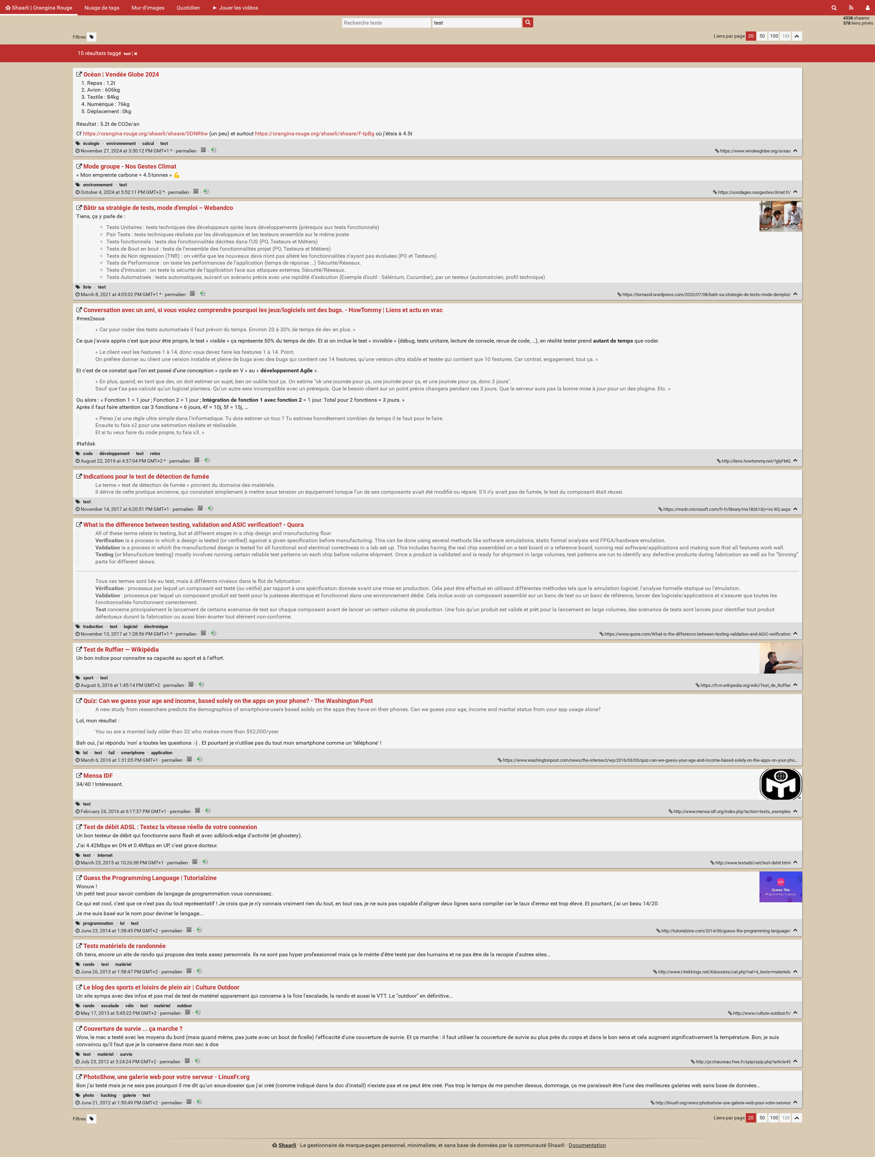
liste (87, 287)
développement (114, 453)
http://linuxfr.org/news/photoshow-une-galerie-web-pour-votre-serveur (723, 1102)
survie (126, 1054)
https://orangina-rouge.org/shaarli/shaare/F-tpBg (314, 133)
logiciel (130, 626)
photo (88, 1095)
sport (88, 677)
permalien (139, 151)
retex (155, 453)
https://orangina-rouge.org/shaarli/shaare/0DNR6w (145, 133)
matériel (123, 964)
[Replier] (795, 150)
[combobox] (476, 22)
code (88, 453)
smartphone (133, 752)
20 (751, 36)
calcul (148, 143)
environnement (121, 143)
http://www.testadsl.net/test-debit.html (753, 862)
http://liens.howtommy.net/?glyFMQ (756, 461)
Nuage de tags (101, 7)
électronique (156, 626)
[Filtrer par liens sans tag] (91, 37)
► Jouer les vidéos (235, 7)
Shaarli (287, 1145)
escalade (110, 1005)
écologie (91, 143)
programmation (98, 923)
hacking (108, 1095)
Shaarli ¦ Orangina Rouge (41, 7)
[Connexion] (867, 7)
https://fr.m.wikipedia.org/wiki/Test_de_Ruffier (746, 685)
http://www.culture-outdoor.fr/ (762, 1013)
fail (111, 752)
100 (774, 36)
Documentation (587, 1145)
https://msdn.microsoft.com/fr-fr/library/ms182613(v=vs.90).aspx (727, 509)
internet (104, 855)
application (161, 752)
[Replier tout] (797, 36)
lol (85, 752)
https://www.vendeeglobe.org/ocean (755, 151)
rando (88, 964)
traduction (93, 626)
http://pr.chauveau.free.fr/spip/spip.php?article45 (743, 1061)
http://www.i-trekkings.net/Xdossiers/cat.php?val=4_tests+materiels (724, 971)
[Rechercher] (834, 7)
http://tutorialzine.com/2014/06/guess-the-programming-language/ (726, 930)
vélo (129, 1005)
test (127, 53)
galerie (129, 1095)
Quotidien (188, 7)
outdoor (184, 1005)
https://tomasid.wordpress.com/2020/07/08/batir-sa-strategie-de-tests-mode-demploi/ (706, 294)
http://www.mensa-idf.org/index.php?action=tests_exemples (732, 811)
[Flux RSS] (851, 7)
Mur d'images (148, 7)
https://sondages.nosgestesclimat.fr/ (754, 192)
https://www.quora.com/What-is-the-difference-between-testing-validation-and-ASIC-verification (698, 634)
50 (762, 36)
